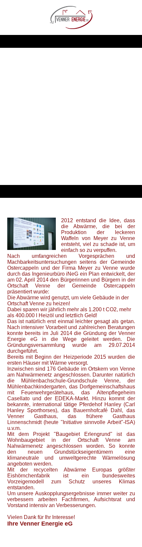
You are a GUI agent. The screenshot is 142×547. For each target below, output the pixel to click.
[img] (71, 17)
